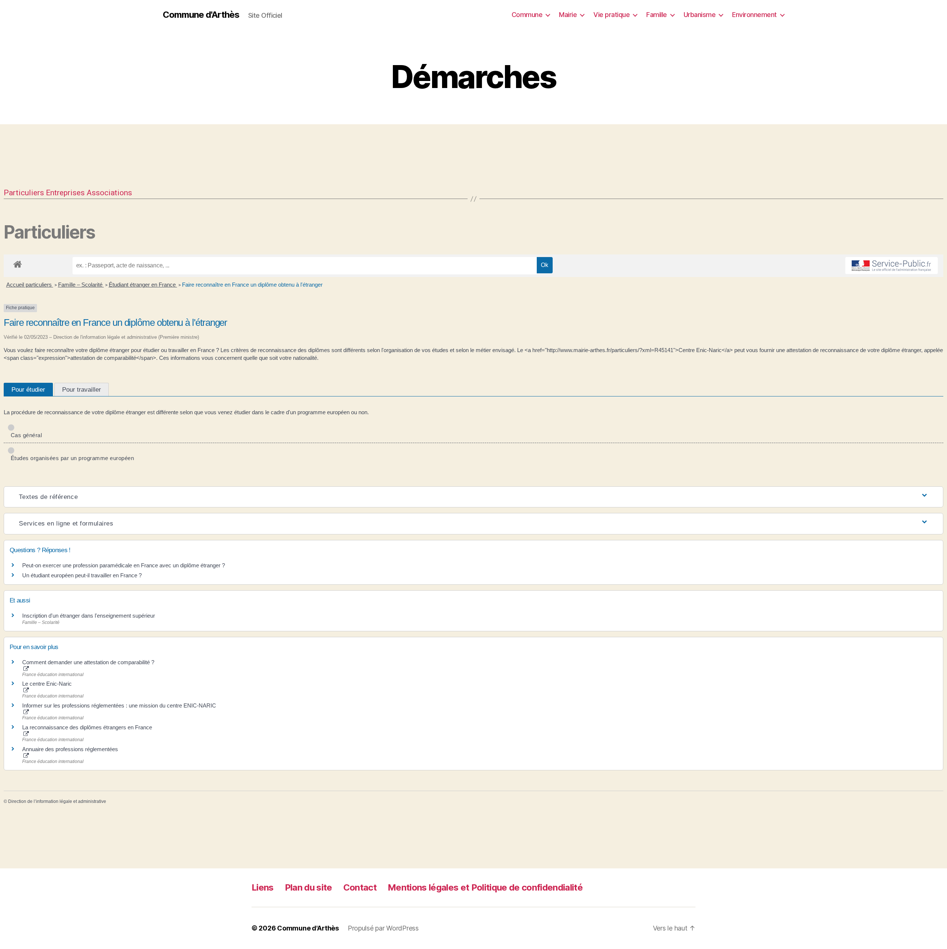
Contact (360, 887)
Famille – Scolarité (81, 284)
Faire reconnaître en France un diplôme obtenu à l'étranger (252, 284)
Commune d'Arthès (201, 14)
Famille (656, 14)
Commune (527, 14)
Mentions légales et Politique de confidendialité (485, 887)
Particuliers (24, 192)
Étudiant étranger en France (143, 284)
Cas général (24, 435)
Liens (263, 887)
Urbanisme (700, 14)
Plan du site (308, 887)
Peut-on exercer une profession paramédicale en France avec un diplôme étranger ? (123, 565)
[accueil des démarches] (17, 263)
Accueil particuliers (29, 284)
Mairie (568, 14)
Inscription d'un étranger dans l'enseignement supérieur (88, 615)
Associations (109, 192)
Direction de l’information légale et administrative (57, 801)
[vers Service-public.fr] (891, 265)
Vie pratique (611, 14)
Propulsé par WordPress (383, 928)
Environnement (754, 14)
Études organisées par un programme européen (70, 458)
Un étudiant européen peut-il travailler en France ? (82, 575)
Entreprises (65, 192)
